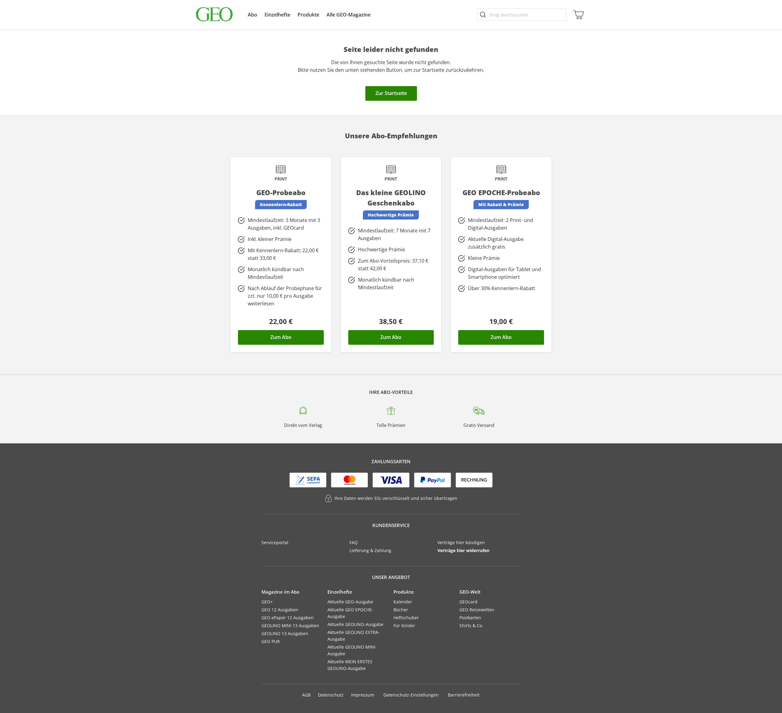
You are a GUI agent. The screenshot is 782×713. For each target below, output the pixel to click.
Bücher (400, 610)
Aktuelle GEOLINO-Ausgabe (355, 624)
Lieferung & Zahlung (370, 550)
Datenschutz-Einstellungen (411, 695)
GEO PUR (270, 641)
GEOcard (468, 602)
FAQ (353, 542)
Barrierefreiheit (464, 695)
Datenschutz (331, 695)
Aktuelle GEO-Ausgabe (350, 602)
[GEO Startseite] (214, 14)
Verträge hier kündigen (461, 542)
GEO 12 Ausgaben (279, 610)
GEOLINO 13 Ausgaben (284, 633)
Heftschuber (406, 617)
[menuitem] (252, 14)
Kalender (402, 602)
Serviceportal (274, 542)
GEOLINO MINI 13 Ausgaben (290, 625)
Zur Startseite (391, 93)
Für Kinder (404, 625)
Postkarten (470, 617)
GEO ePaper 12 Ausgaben (287, 617)
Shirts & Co (470, 625)
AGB (306, 695)
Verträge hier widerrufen (463, 550)
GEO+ (267, 602)
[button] (252, 14)
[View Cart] (577, 14)
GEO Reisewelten (476, 610)
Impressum (362, 695)
